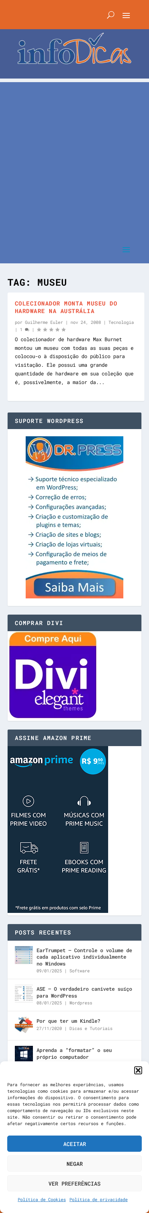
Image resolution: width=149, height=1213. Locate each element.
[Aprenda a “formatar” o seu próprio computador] (24, 1055)
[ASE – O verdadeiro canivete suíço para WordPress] (24, 994)
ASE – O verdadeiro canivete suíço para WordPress (84, 992)
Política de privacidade (98, 1199)
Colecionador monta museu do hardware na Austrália (66, 307)
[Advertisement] (74, 156)
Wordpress (80, 1002)
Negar (75, 1163)
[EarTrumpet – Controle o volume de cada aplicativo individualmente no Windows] (24, 955)
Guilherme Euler (44, 322)
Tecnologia (121, 322)
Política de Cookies (42, 1199)
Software (79, 970)
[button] (138, 1070)
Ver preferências (74, 1183)
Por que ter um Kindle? (68, 1020)
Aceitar (74, 1143)
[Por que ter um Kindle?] (24, 1026)
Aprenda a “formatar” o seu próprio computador (74, 1053)
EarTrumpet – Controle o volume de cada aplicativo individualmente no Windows (84, 957)
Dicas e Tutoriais (90, 1028)
